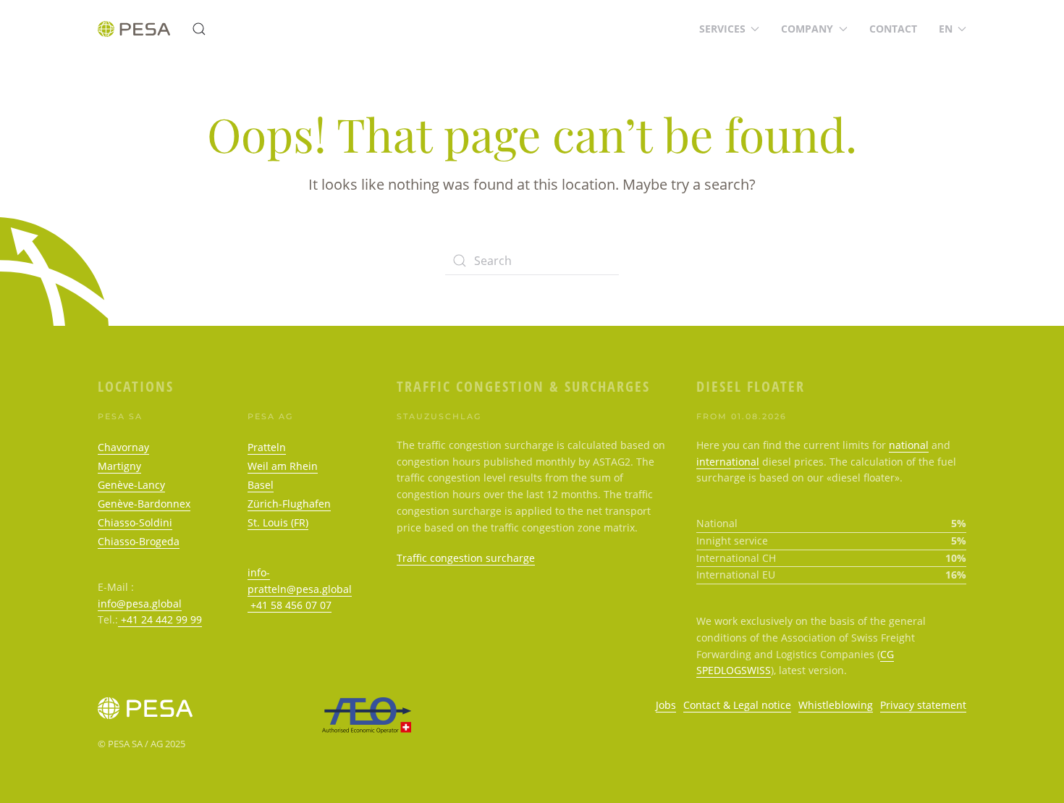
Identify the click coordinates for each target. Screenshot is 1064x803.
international (727, 461)
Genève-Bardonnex (144, 503)
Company (807, 28)
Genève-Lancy (131, 485)
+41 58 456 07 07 (290, 605)
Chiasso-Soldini (135, 522)
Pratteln (267, 447)
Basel (261, 485)
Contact (893, 28)
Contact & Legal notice (737, 705)
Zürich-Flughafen (289, 503)
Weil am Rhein (283, 466)
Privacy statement (923, 705)
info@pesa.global (140, 603)
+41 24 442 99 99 (160, 619)
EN (946, 28)
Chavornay (123, 447)
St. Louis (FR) (278, 522)
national (909, 445)
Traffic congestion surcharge (466, 558)
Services (722, 28)
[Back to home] (134, 29)
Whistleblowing (835, 705)
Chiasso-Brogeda (139, 541)
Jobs (666, 705)
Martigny (119, 466)
